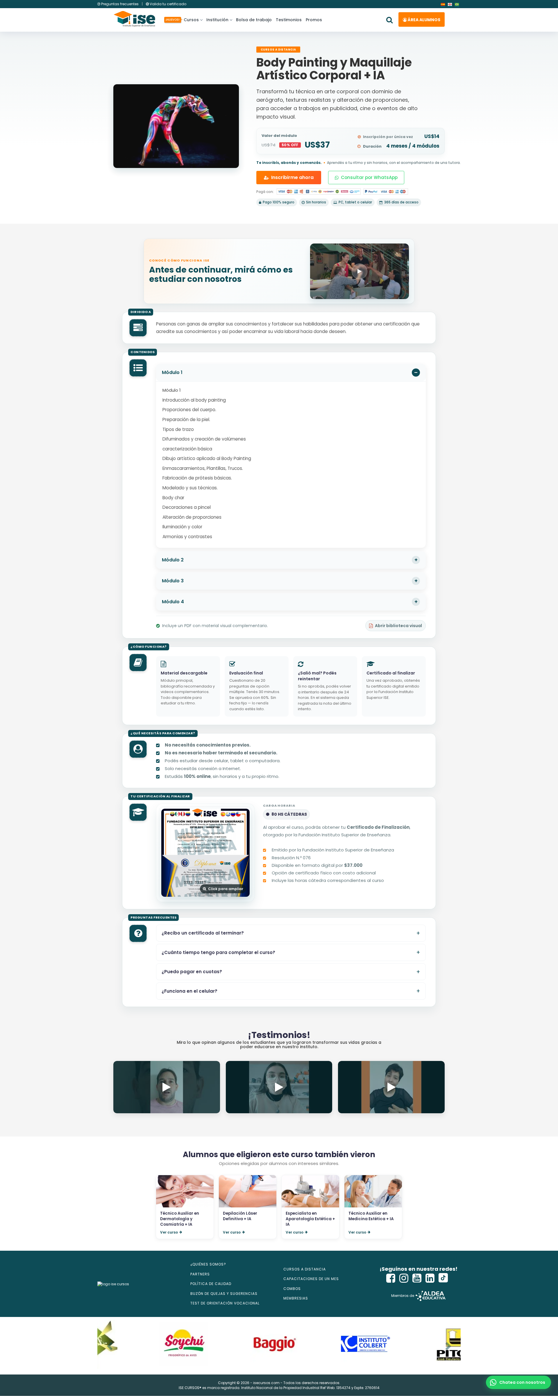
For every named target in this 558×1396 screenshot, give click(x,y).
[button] (518, 1382)
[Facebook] (391, 1278)
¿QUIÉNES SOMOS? (208, 1264)
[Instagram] (404, 1278)
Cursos (190, 20)
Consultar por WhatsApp (369, 177)
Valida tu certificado (167, 3)
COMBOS (292, 1288)
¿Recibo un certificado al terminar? (203, 933)
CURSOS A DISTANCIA (304, 1269)
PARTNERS (200, 1274)
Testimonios (289, 20)
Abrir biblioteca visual (398, 626)
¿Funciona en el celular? (189, 991)
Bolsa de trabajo (254, 20)
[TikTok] (443, 1278)
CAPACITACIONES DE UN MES (311, 1278)
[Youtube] (417, 1278)
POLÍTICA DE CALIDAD (210, 1283)
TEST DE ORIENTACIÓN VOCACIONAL (225, 1303)
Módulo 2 (173, 559)
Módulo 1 (172, 372)
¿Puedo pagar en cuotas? (192, 972)
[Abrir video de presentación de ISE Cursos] (359, 271)
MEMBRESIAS (295, 1298)
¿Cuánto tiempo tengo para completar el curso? (218, 952)
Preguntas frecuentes (120, 3)
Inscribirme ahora (292, 177)
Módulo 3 (173, 580)
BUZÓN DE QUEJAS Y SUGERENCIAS (223, 1293)
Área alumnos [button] (423, 20)
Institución (217, 20)
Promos (314, 20)
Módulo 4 (173, 601)
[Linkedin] (430, 1278)
